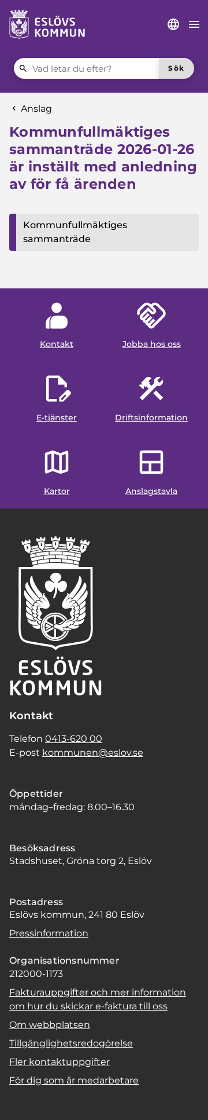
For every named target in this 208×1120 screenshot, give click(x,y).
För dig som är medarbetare (74, 1080)
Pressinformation (48, 933)
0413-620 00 (73, 738)
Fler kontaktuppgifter (59, 1061)
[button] (23, 1097)
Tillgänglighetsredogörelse (71, 1043)
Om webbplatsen (49, 1024)
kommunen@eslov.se (92, 752)
